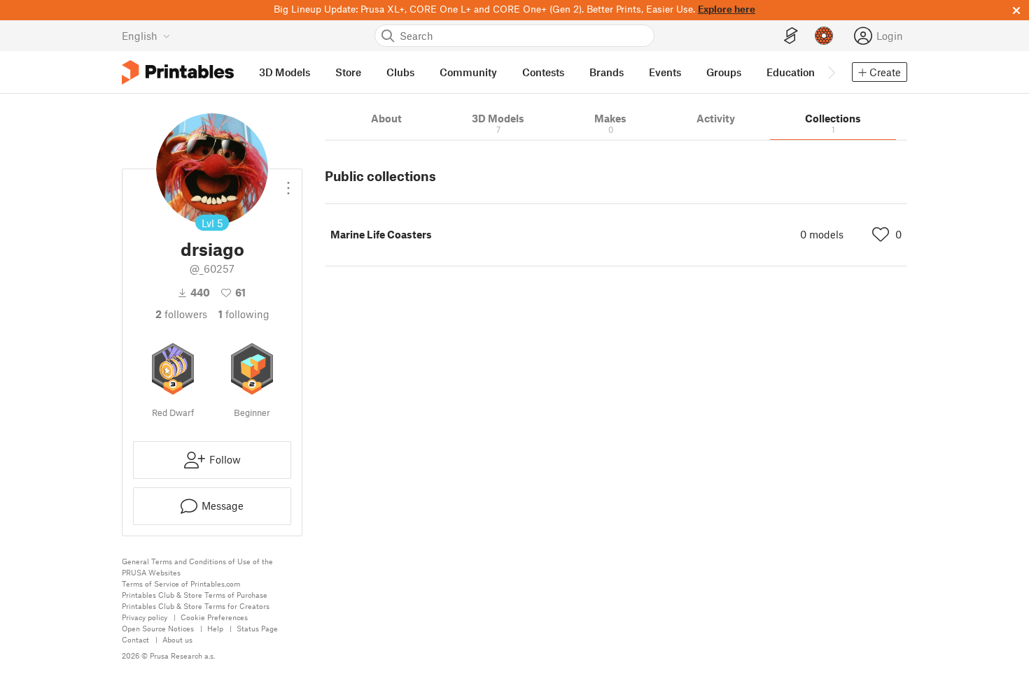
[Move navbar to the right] (831, 72)
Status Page (257, 628)
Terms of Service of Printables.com (181, 583)
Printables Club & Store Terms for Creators (196, 605)
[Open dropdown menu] (288, 182)
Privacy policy (144, 617)
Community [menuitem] (468, 72)
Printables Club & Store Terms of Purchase (194, 594)
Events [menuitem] (665, 72)
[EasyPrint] (791, 36)
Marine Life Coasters (381, 234)
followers (181, 314)
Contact (135, 639)
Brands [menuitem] (606, 72)
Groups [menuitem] (723, 72)
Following (244, 314)
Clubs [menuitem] (400, 72)
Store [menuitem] (348, 72)
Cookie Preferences (214, 617)
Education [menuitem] (790, 72)
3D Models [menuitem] (284, 72)
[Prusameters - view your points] (824, 36)
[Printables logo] (178, 72)
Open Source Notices (158, 628)
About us (177, 639)
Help (215, 628)
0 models (822, 234)
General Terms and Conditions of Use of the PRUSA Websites (197, 567)
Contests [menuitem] (543, 72)
